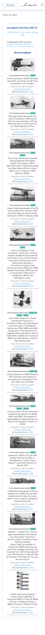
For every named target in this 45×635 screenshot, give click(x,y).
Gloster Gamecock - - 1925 (22, 90)
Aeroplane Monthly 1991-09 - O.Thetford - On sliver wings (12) (20, 45)
